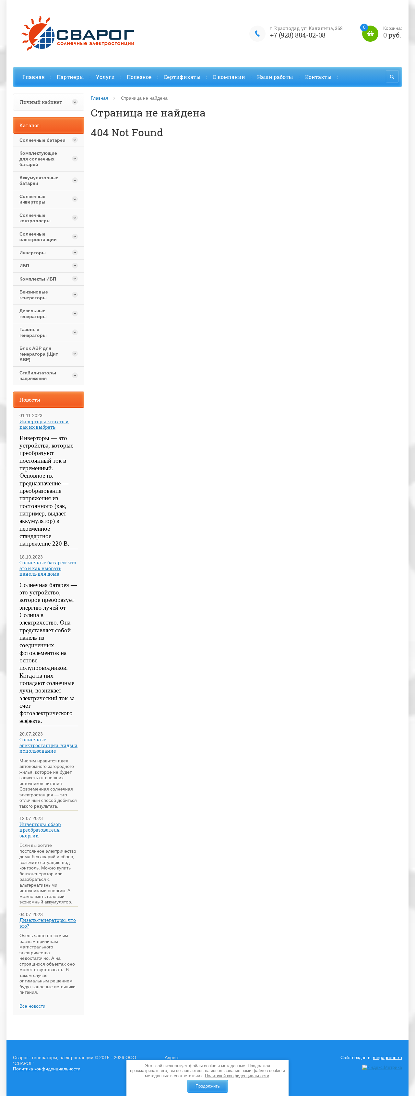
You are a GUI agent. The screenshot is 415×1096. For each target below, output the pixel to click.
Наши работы (275, 76)
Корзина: (382, 32)
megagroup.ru (387, 1057)
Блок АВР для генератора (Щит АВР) (38, 354)
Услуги (105, 76)
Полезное (139, 76)
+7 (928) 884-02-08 (298, 35)
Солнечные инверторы (32, 199)
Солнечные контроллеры (35, 218)
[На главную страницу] (81, 33)
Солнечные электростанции (38, 236)
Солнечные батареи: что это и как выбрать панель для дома (47, 568)
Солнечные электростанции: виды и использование (48, 745)
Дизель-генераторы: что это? (47, 923)
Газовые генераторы (33, 332)
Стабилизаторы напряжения (37, 375)
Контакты (318, 76)
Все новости (32, 1006)
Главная (33, 76)
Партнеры (70, 76)
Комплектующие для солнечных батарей (38, 158)
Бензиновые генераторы (33, 294)
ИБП (24, 265)
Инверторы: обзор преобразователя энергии (40, 830)
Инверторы (32, 252)
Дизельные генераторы (33, 313)
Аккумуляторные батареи (38, 180)
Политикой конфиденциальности (237, 1075)
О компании (229, 76)
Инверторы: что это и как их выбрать (44, 424)
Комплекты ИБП (37, 279)
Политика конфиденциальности (46, 1068)
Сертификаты (182, 76)
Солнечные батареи (42, 140)
